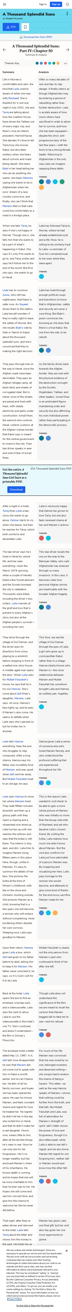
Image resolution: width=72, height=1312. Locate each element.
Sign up (56, 4)
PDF (13, 27)
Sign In (43, 4)
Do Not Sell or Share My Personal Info (34, 1305)
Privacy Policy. (14, 1299)
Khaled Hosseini (14, 18)
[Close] (66, 1250)
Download (16, 489)
